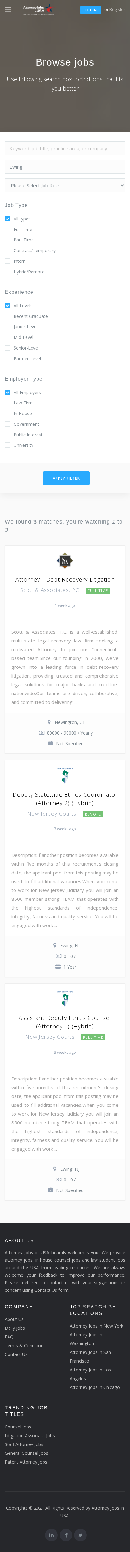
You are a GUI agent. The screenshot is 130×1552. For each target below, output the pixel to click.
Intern (20, 261)
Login (91, 10)
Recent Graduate (31, 316)
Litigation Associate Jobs (30, 1436)
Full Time (23, 229)
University (23, 445)
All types (22, 219)
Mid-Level (23, 337)
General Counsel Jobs (26, 1453)
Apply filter (66, 478)
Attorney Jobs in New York (96, 1326)
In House (23, 413)
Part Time (24, 240)
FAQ (9, 1337)
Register (117, 9)
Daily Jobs (15, 1328)
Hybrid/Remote (29, 272)
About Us (14, 1319)
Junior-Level (26, 327)
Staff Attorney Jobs (24, 1444)
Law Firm (23, 403)
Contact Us (16, 1354)
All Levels (23, 306)
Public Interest (28, 435)
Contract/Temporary (35, 250)
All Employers (27, 392)
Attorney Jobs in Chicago (95, 1387)
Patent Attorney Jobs (26, 1462)
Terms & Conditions (25, 1346)
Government (26, 424)
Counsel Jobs (18, 1427)
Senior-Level (26, 348)
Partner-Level (27, 359)
